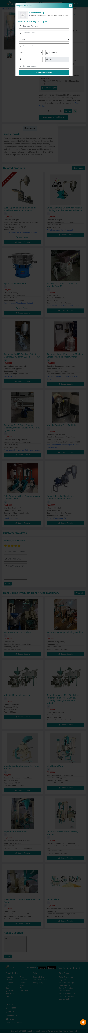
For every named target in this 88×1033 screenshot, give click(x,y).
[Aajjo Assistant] (83, 1022)
